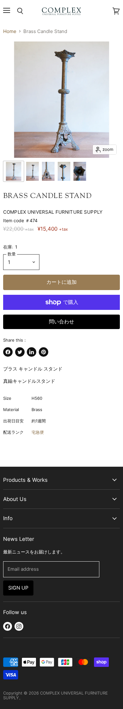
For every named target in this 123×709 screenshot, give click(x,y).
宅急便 (38, 432)
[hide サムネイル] (13, 171)
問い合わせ (61, 322)
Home (9, 31)
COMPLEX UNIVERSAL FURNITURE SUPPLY (52, 212)
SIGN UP (18, 588)
